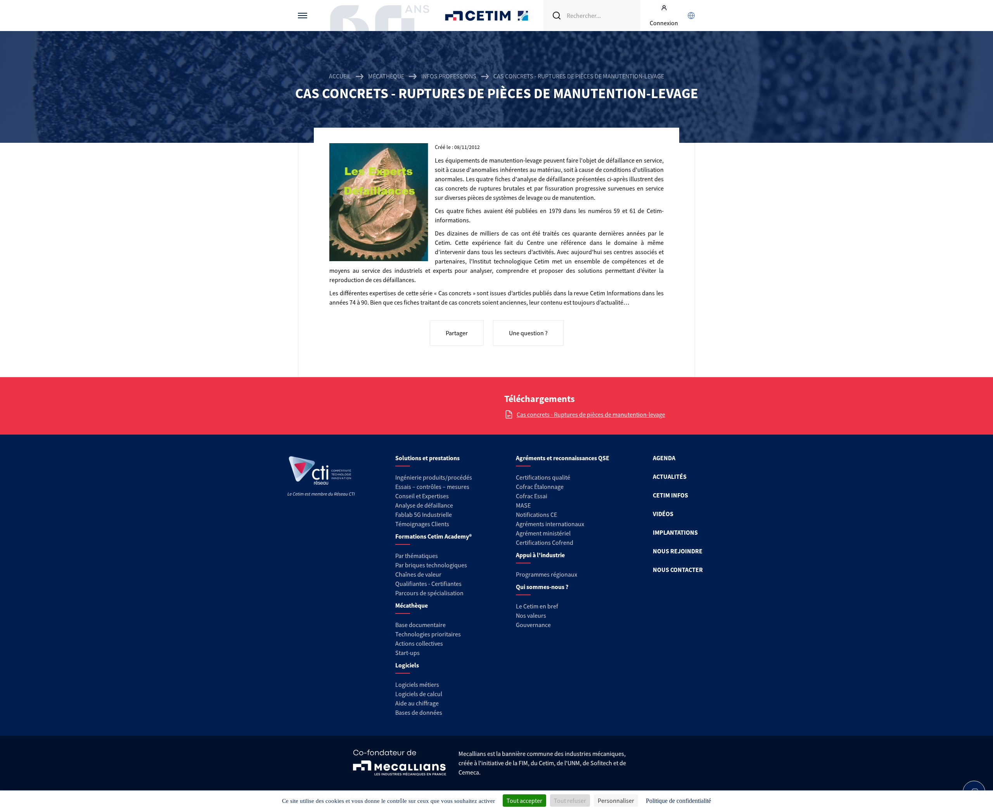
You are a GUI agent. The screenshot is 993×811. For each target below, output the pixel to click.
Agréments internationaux (550, 524)
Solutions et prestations (427, 458)
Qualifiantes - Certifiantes (428, 583)
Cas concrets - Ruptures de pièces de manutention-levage (591, 414)
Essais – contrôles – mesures (432, 486)
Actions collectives (419, 643)
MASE (523, 505)
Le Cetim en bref (537, 606)
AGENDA (664, 458)
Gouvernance (533, 625)
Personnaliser (616, 800)
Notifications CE (536, 514)
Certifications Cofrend (544, 542)
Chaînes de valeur (418, 574)
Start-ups (407, 653)
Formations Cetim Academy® (433, 536)
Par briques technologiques (431, 565)
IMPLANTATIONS (675, 532)
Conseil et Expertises (422, 496)
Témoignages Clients (422, 524)
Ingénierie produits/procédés (433, 477)
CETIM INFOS (670, 495)
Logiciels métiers (417, 684)
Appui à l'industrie (540, 555)
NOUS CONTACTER (678, 570)
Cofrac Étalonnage (540, 486)
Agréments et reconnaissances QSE (562, 458)
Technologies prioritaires (428, 634)
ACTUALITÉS (670, 476)
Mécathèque (386, 76)
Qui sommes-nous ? (542, 587)
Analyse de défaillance (424, 505)
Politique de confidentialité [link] (678, 800)
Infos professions (448, 76)
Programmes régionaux (546, 574)
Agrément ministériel (543, 533)
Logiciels (407, 665)
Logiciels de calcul (418, 694)
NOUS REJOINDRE (677, 551)
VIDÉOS (663, 514)
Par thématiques (416, 556)
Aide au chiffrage (417, 703)
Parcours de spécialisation (429, 593)
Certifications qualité (543, 477)
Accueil (340, 76)
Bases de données (418, 712)
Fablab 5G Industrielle (423, 514)
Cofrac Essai (531, 496)
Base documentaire (420, 625)
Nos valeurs (531, 615)
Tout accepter (524, 800)
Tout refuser (570, 800)
